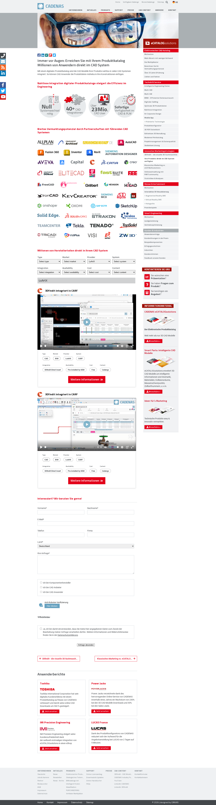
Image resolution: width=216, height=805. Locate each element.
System (115, 257)
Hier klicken (52, 606)
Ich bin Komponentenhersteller (57, 582)
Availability (67, 268)
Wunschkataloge (148, 2)
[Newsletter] (3, 62)
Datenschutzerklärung (68, 635)
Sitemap (160, 2)
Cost (89, 268)
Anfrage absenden (86, 645)
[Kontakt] (3, 56)
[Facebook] (3, 85)
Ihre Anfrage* (43, 553)
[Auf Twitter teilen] (54, 55)
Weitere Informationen (85, 379)
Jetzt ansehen (50, 711)
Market (65, 257)
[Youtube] (3, 97)
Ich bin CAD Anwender (53, 592)
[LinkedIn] (3, 73)
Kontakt (50, 802)
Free (93, 370)
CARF (80, 358)
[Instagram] (3, 79)
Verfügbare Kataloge (131, 2)
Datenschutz (76, 802)
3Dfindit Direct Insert (53, 370)
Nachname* (92, 508)
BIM (56, 358)
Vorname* (42, 508)
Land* (40, 542)
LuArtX (68, 358)
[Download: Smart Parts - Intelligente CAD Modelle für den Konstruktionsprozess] (160, 367)
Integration (42, 268)
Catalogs (105, 370)
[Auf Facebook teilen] (39, 55)
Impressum (62, 802)
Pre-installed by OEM (76, 370)
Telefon (40, 530)
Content (116, 268)
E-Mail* (40, 519)
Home (117, 2)
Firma (90, 530)
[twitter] (3, 91)
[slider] (70, 346)
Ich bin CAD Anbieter (52, 587)
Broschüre (154, 341)
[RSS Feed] (3, 67)
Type (39, 257)
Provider (91, 257)
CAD (46, 358)
